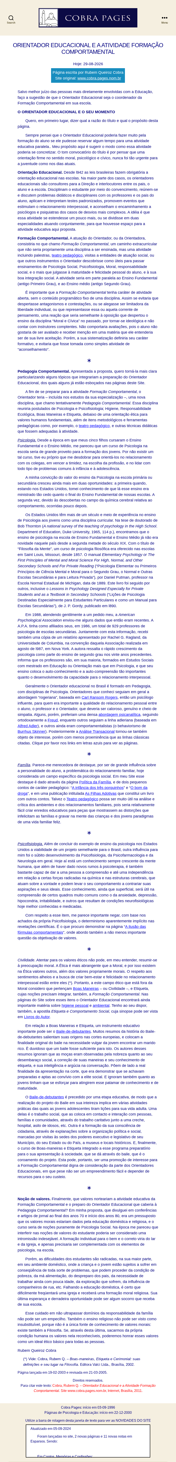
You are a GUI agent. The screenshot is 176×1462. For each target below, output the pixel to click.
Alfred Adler (28, 726)
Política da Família (95, 782)
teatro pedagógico (67, 255)
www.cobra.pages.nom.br (99, 78)
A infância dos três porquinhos (98, 788)
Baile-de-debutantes (73, 1031)
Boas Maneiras (86, 988)
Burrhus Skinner (31, 731)
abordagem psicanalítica (119, 714)
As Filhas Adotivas (101, 793)
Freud (53, 720)
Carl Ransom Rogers (100, 697)
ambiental (101, 1005)
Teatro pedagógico (82, 799)
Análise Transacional (97, 731)
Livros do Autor (37, 1017)
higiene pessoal (75, 1005)
